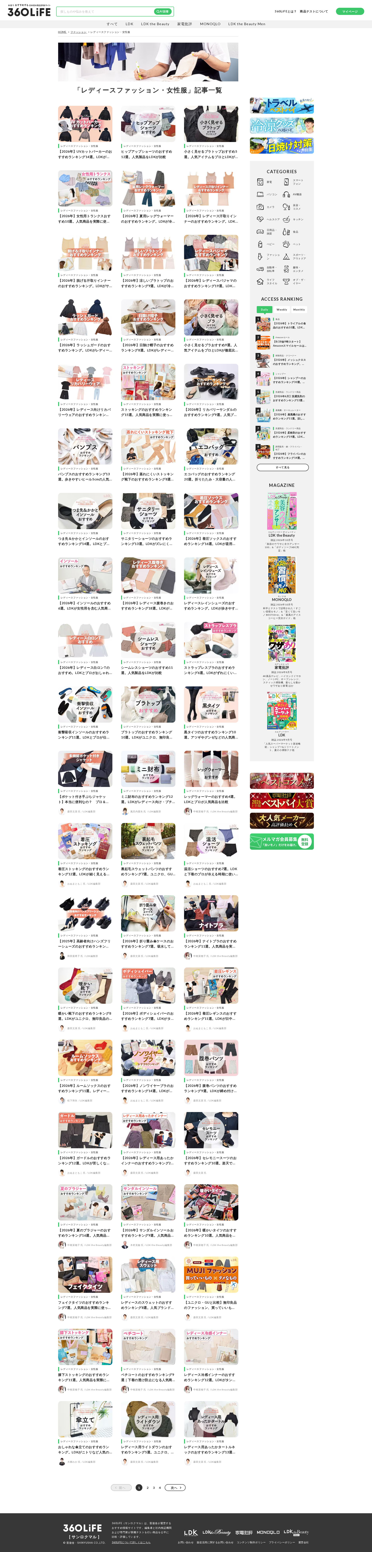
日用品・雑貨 (272, 231)
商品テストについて (314, 11)
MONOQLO (210, 24)
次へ (174, 1487)
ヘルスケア (273, 219)
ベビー (271, 244)
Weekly (282, 309)
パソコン (272, 194)
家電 (269, 181)
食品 (295, 231)
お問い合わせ (186, 1542)
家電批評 (184, 24)
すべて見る (282, 467)
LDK (129, 24)
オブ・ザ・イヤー (299, 281)
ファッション (273, 256)
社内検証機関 (163, 1527)
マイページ (350, 11)
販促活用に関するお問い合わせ (215, 1542)
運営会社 (303, 1542)
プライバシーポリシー (282, 1542)
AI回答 (164, 11)
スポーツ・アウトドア (299, 256)
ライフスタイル (272, 281)
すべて (112, 24)
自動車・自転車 (272, 269)
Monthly (299, 309)
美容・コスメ (297, 207)
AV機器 (297, 194)
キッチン (298, 219)
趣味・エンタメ (298, 269)
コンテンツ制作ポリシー (251, 1542)
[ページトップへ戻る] (361, 1515)
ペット (297, 244)
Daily (264, 309)
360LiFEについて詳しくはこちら (131, 1542)
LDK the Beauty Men (246, 24)
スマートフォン (298, 182)
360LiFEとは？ (286, 11)
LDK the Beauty (155, 24)
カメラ (271, 206)
